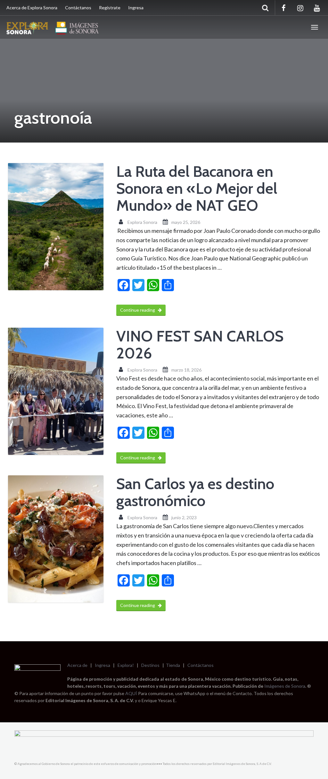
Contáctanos (78, 7)
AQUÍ (131, 693)
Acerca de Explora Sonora (31, 7)
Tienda (173, 665)
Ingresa (136, 7)
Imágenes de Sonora (284, 686)
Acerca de (77, 665)
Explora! (126, 665)
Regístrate (109, 7)
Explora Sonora (142, 222)
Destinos (150, 665)
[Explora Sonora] (54, 27)
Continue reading (138, 310)
